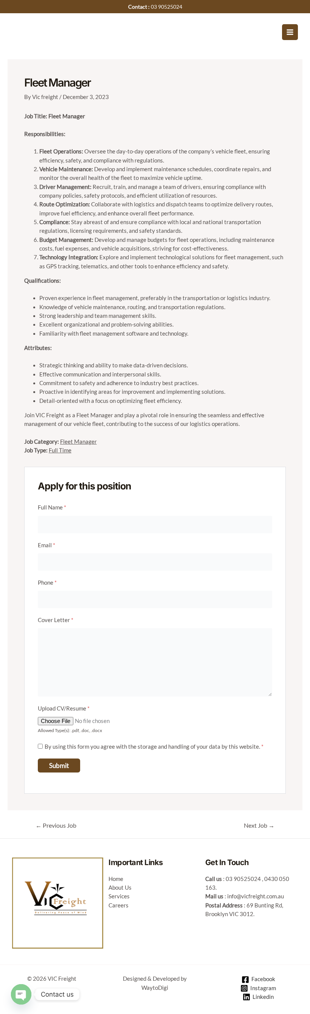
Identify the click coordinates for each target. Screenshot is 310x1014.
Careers (118, 905)
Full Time (60, 450)
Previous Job (56, 826)
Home (115, 879)
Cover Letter (55, 620)
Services (119, 896)
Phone (47, 582)
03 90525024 (243, 879)
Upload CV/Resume (64, 708)
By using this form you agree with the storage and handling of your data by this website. (154, 746)
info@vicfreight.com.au (255, 896)
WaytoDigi (154, 988)
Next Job (259, 826)
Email (46, 545)
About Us (120, 887)
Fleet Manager (78, 441)
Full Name (52, 507)
